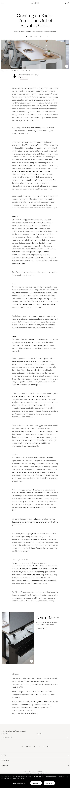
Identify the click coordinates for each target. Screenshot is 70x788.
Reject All (35, 783)
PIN (22, 746)
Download (23, 78)
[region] (35, 781)
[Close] (67, 777)
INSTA (28, 746)
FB (48, 746)
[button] (3, 3)
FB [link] (47, 36)
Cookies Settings (18, 783)
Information (5, 760)
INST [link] (54, 66)
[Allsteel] (35, 3)
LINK (34, 746)
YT (44, 746)
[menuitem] (47, 66)
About (4, 755)
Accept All (49, 783)
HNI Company (42, 772)
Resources (5, 765)
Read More (40, 628)
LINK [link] (40, 36)
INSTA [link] (35, 36)
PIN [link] (31, 36)
